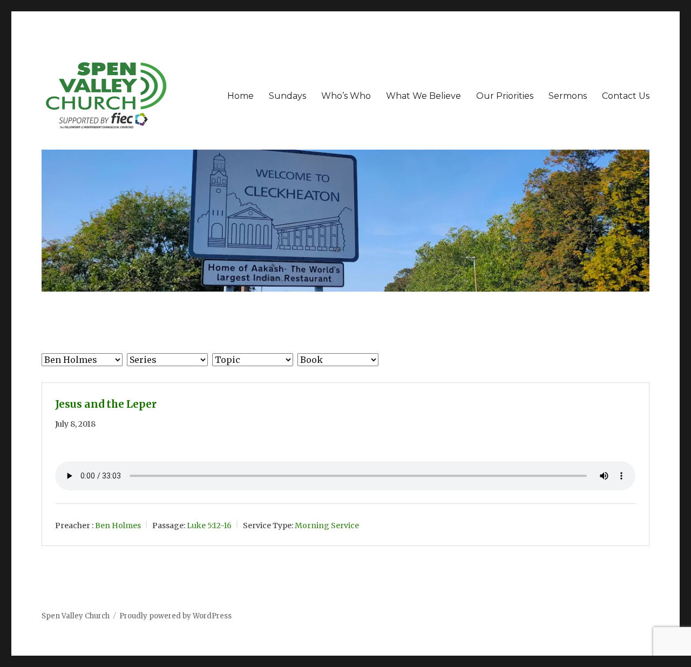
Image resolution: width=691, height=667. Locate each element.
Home (240, 96)
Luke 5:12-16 (209, 525)
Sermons (567, 96)
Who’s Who (346, 96)
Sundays (287, 96)
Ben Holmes (118, 525)
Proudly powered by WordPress (175, 616)
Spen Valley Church (76, 616)
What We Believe (423, 96)
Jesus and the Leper (106, 404)
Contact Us (625, 96)
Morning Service (327, 525)
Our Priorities (504, 96)
